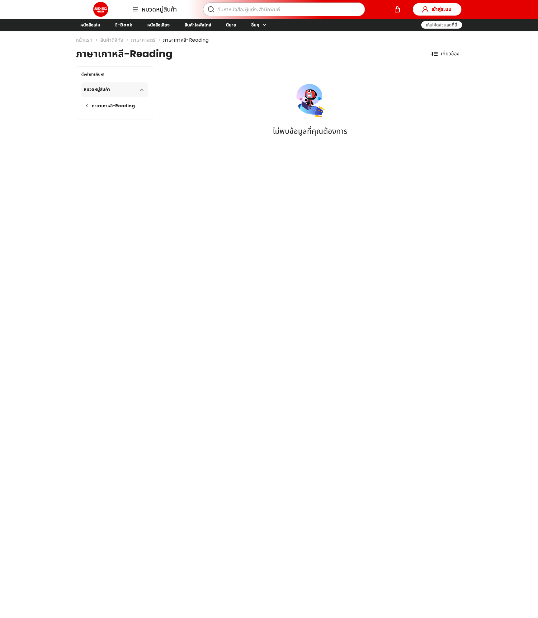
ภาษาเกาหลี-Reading (186, 40)
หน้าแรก (84, 40)
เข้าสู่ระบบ (441, 9)
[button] (441, 25)
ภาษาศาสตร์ (143, 40)
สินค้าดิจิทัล (111, 40)
